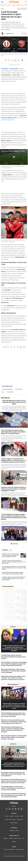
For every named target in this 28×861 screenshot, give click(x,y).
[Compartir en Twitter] (12, 60)
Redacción (12, 830)
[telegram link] (18, 809)
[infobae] (14, 2)
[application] (14, 157)
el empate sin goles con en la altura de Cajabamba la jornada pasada (14, 117)
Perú (2, 8)
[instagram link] (12, 809)
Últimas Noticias (14, 822)
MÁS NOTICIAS (14, 543)
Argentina (12, 816)
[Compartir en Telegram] (18, 60)
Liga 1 (3, 392)
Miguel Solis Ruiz (10, 33)
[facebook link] (6, 809)
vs (10, 68)
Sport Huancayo (18, 389)
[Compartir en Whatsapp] (5, 60)
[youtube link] (15, 809)
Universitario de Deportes (7, 389)
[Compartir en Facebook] (8, 60)
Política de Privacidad (19, 849)
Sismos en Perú (19, 5)
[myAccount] (26, 2)
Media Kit (14, 841)
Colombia (17, 816)
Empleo (16, 830)
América (6, 816)
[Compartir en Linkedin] (15, 60)
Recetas (5, 5)
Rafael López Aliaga (11, 5)
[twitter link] (9, 809)
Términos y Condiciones (9, 849)
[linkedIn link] (21, 809)
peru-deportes (10, 392)
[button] (2, 2)
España (21, 816)
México (14, 819)
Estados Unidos (8, 819)
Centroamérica (20, 819)
